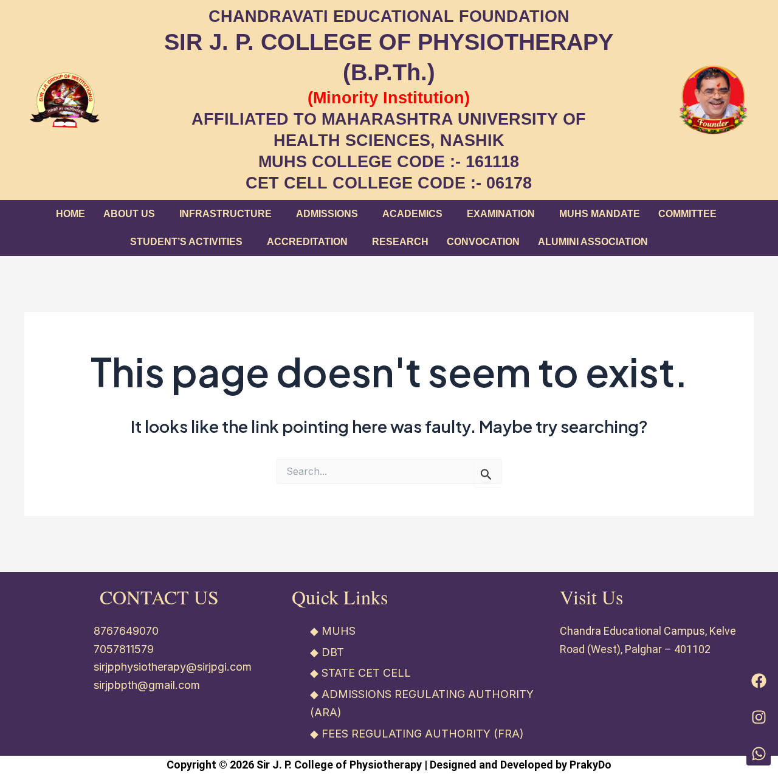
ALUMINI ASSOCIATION (593, 242)
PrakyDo (590, 764)
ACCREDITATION (307, 242)
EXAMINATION (501, 214)
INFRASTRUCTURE (225, 214)
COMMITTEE (687, 214)
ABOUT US (129, 214)
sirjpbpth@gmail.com (147, 685)
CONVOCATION (483, 242)
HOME (70, 214)
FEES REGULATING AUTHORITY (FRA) (423, 733)
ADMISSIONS (327, 214)
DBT (333, 652)
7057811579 (124, 649)
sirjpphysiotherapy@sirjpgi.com (173, 666)
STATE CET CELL (366, 672)
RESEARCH (400, 242)
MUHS (339, 630)
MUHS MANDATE (599, 214)
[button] (132, 214)
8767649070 (126, 630)
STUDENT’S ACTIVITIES (186, 242)
